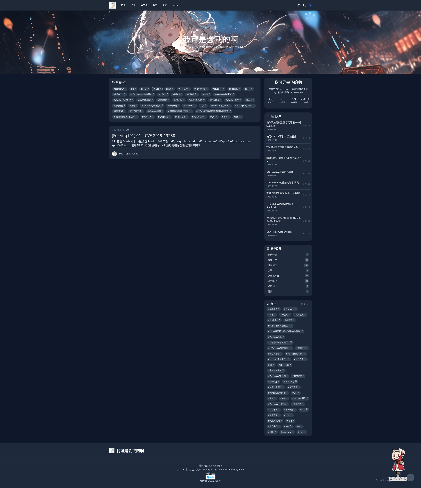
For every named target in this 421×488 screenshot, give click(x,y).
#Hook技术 (181, 116)
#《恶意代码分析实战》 (125, 116)
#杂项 (206, 94)
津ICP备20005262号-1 (210, 465)
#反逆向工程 (136, 111)
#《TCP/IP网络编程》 (152, 105)
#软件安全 (119, 94)
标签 (155, 5)
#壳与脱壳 (163, 100)
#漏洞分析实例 (197, 100)
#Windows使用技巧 (224, 94)
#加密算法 (215, 100)
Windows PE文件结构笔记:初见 (282, 182)
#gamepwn (120, 88)
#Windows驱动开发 (220, 105)
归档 (165, 5)
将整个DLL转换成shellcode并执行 (284, 193)
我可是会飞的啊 (193, 469)
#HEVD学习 (201, 88)
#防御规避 (119, 111)
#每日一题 (173, 105)
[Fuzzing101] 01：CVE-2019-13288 (143, 135)
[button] (391, 479)
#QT (203, 105)
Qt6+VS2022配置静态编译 (279, 171)
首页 (123, 5)
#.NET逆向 (218, 88)
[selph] (114, 154)
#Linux (250, 100)
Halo (241, 469)
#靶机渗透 (192, 94)
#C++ (213, 116)
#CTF (248, 88)
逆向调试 (116, 129)
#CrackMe (164, 116)
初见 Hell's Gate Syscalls (279, 231)
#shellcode (189, 105)
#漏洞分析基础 (145, 100)
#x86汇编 (179, 100)
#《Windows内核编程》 (142, 94)
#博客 (225, 116)
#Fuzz (157, 88)
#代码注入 (147, 116)
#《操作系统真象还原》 (179, 111)
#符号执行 (183, 88)
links (175, 5)
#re (133, 88)
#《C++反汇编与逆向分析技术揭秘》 (213, 111)
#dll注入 (163, 94)
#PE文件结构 (198, 116)
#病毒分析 (234, 88)
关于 (133, 5)
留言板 (144, 5)
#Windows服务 (233, 100)
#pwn (169, 88)
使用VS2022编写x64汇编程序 (281, 136)
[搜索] (304, 5)
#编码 (133, 105)
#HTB (145, 88)
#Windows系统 (155, 111)
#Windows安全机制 (123, 100)
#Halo (237, 116)
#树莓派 (177, 94)
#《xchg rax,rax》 (244, 105)
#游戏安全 (119, 105)
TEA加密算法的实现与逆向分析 (282, 147)
